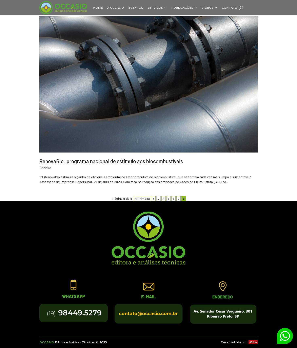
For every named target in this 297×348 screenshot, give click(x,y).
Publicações (182, 7)
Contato (229, 7)
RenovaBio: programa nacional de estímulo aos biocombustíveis (111, 161)
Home (98, 7)
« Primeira (142, 199)
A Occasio (115, 7)
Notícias (45, 168)
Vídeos (207, 7)
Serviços (155, 7)
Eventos (135, 7)
